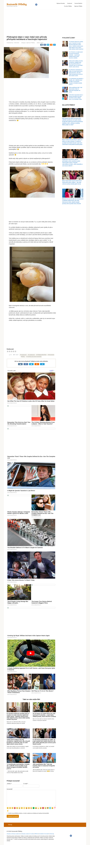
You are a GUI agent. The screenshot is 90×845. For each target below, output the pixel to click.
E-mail (25, 783)
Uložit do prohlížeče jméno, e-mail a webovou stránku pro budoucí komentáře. (28, 813)
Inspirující (23, 354)
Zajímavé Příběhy (78, 6)
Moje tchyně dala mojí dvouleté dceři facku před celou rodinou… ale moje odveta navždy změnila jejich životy (72, 182)
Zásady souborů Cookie (27, 833)
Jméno (9, 783)
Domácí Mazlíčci (78, 3)
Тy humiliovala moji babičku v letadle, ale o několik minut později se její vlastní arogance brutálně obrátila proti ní (18, 766)
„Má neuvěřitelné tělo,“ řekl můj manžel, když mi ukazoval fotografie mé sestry (44, 765)
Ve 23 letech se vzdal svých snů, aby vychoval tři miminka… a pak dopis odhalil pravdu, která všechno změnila (44, 715)
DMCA (36, 833)
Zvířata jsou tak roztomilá (34, 356)
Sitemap (10, 824)
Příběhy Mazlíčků (41, 354)
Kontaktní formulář (44, 833)
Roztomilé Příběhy (17, 4)
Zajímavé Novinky (61, 3)
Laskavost (32, 354)
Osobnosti (69, 3)
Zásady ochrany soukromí (13, 833)
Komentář (9, 789)
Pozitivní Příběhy (68, 6)
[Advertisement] (45, 22)
